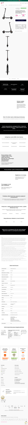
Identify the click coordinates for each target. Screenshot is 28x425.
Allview (3, 419)
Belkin (16, 420)
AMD (7, 419)
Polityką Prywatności (23, 383)
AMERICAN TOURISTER (11, 419)
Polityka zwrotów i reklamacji (18, 371)
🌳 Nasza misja (3, 371)
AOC (17, 419)
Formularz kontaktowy (17, 382)
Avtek (4, 420)
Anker (16, 419)
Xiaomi (5, 330)
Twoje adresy (2, 383)
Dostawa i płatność (17, 368)
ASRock (23, 419)
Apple (19, 419)
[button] (25, 3)
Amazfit (5, 419)
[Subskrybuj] (24, 391)
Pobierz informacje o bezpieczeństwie (24, 331)
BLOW (22, 420)
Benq (18, 420)
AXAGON (8, 420)
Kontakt (2, 374)
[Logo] (1, 3)
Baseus (10, 420)
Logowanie (2, 380)
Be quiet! (13, 420)
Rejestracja (2, 382)
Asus (24, 419)
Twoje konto (2, 379)
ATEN (26, 419)
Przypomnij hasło (3, 385)
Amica (14, 419)
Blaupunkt (21, 420)
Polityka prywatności (17, 374)
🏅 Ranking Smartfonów (4, 368)
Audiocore (2, 420)
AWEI (6, 420)
